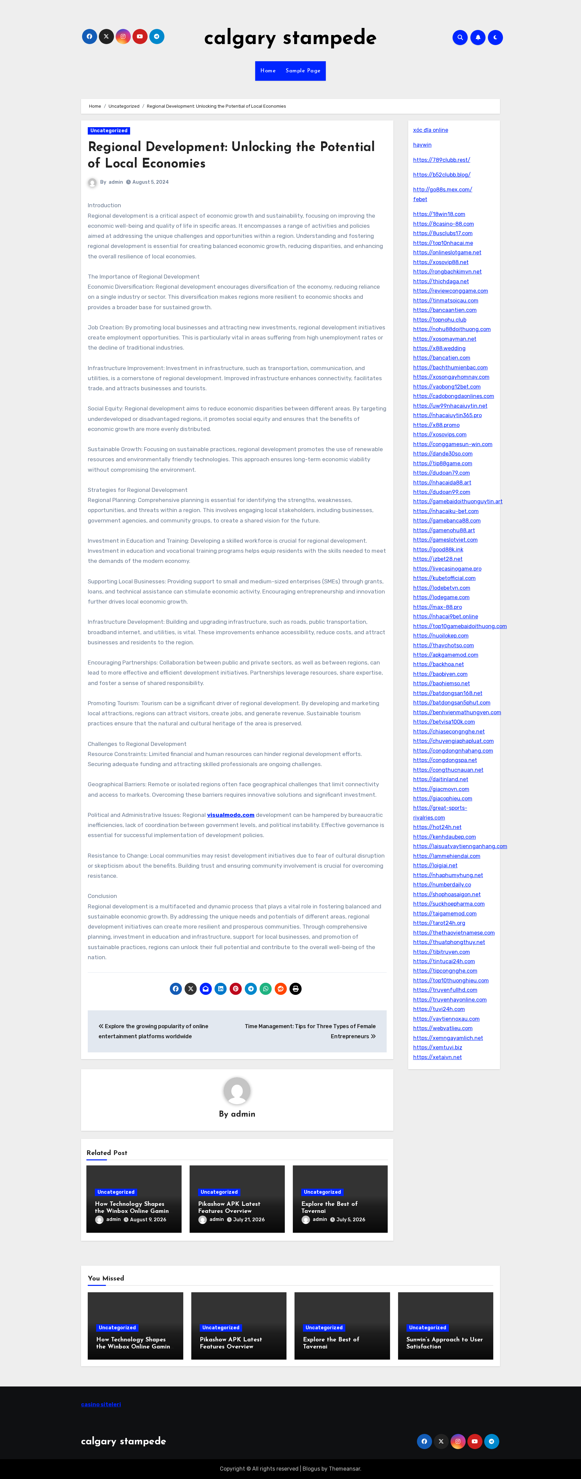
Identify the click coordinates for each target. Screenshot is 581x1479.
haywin (422, 145)
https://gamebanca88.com (447, 520)
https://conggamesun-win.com (453, 444)
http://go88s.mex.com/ (442, 189)
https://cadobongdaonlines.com (453, 396)
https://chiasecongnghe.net (449, 731)
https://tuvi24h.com (439, 1009)
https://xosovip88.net (441, 262)
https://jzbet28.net (438, 559)
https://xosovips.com (440, 434)
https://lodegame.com (441, 597)
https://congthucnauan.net (448, 770)
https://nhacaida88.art (442, 482)
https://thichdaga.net (441, 281)
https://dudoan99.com (441, 492)
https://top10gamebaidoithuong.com (460, 626)
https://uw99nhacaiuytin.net (450, 406)
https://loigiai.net (435, 865)
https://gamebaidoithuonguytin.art (458, 501)
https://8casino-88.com (443, 224)
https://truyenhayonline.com (450, 1000)
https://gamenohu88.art (444, 530)
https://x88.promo (436, 425)
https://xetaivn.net (437, 1057)
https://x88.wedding (439, 348)
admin (116, 182)
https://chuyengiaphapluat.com (453, 741)
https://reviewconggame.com (450, 291)
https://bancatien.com (441, 358)
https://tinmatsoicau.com (445, 300)
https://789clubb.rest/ (441, 160)
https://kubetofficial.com (444, 578)
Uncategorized (108, 131)
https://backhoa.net (438, 664)
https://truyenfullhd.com (445, 990)
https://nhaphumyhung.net (448, 875)
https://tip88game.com (442, 463)
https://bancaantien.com (445, 310)
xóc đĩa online (430, 130)
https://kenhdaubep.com (444, 837)
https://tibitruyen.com (441, 952)
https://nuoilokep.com (441, 636)
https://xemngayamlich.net (448, 1038)
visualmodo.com (231, 814)
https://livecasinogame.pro (447, 569)
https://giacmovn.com (441, 789)
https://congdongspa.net (445, 760)
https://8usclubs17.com (443, 233)
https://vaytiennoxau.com (446, 1019)
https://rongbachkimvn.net (447, 271)
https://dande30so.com (443, 453)
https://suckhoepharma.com (449, 904)
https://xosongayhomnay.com (451, 377)
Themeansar (344, 1469)
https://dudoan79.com (441, 473)
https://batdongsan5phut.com (452, 702)
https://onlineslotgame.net (447, 252)
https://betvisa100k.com (444, 722)
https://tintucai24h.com (444, 961)
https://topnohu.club (439, 320)
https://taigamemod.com (445, 913)
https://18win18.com (439, 214)
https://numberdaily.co (442, 884)
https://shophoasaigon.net (447, 894)
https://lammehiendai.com (446, 856)
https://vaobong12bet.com (447, 387)
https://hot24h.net (437, 827)
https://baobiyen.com (440, 674)
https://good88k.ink (438, 549)
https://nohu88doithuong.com (452, 329)
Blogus (311, 1469)
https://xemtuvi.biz (437, 1047)
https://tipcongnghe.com (445, 971)
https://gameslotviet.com (445, 540)
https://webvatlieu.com (443, 1028)
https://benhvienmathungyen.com (457, 712)
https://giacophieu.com (442, 798)
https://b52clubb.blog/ (442, 175)
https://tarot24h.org (439, 923)
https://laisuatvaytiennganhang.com (460, 846)
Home (268, 71)
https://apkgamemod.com (445, 655)
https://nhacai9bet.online (445, 616)
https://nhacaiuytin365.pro (447, 415)
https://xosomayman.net (444, 339)
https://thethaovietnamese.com (454, 933)
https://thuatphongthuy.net (449, 942)
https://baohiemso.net (441, 683)
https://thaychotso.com (443, 645)
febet (420, 199)
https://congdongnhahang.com (453, 751)
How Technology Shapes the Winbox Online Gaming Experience (134, 1211)
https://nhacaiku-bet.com (446, 511)
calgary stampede (290, 39)
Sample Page (303, 71)
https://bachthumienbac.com (450, 367)
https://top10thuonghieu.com (451, 980)
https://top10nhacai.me (443, 243)
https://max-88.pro (437, 607)
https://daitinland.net (440, 779)
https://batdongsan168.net (447, 693)
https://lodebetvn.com (441, 588)
